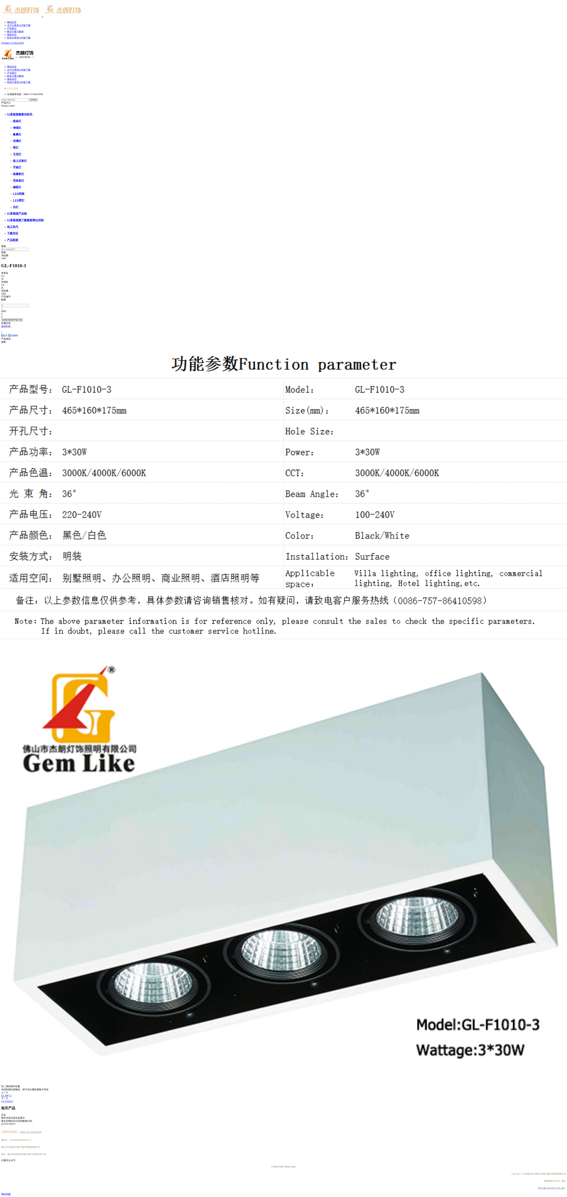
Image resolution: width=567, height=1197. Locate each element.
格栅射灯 (18, 173)
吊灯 (16, 207)
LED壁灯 (19, 200)
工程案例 (14, 335)
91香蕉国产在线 (17, 213)
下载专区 (12, 233)
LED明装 (19, 193)
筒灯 (16, 147)
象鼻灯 (17, 134)
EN (2, 43)
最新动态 (12, 34)
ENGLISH (12, 88)
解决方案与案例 (15, 31)
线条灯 (17, 121)
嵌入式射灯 (20, 160)
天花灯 (17, 154)
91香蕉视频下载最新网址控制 (25, 220)
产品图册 (12, 239)
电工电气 (12, 226)
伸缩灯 (17, 127)
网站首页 (12, 22)
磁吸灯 (17, 187)
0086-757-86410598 (14, 43)
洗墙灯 (17, 140)
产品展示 (12, 28)
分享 (5, 335)
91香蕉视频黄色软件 (20, 114)
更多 (3, 1114)
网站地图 (6, 1194)
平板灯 (17, 167)
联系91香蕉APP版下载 (18, 38)
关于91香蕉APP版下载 (18, 25)
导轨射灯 (18, 180)
